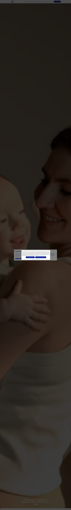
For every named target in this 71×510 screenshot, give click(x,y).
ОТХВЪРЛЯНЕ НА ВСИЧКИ (41, 257)
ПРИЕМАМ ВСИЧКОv (30, 257)
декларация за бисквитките (41, 255)
